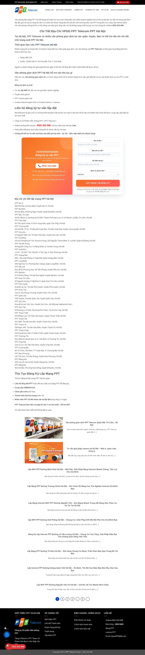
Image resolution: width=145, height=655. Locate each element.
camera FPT (111, 632)
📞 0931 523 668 (47, 166)
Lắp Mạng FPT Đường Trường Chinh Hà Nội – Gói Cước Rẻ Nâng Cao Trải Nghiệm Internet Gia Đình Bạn (72, 487)
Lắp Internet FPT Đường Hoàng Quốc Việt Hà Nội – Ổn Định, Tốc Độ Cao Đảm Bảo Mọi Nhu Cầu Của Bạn (72, 569)
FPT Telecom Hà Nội (46, 44)
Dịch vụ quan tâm (98, 171)
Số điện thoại (98, 160)
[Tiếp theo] (88, 599)
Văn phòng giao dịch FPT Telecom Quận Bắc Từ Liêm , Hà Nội (92, 423)
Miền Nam (69, 2)
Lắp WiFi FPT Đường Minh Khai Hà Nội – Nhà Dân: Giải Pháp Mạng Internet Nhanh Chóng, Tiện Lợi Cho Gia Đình (72, 470)
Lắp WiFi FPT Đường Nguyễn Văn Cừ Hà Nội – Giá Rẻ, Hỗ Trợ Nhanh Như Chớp (73, 585)
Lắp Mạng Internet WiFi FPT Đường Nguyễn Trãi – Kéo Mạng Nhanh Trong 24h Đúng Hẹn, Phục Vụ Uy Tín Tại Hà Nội (72, 504)
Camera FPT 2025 (92, 10)
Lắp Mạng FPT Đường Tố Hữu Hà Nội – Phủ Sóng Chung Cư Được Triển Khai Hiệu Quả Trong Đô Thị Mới (72, 552)
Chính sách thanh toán (83, 624)
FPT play (105, 10)
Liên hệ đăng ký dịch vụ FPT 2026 (90, 2)
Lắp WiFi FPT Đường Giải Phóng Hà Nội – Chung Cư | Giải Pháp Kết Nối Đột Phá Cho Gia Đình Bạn (72, 520)
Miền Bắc (44, 2)
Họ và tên (98, 141)
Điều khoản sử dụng (82, 620)
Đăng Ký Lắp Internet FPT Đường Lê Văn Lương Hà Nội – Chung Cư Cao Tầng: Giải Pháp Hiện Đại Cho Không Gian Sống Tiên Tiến (72, 535)
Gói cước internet (64, 10)
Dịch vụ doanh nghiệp (120, 10)
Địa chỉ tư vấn (98, 150)
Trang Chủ (49, 10)
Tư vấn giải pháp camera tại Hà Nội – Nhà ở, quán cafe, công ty (91, 450)
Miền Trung (57, 2)
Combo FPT (78, 10)
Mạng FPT (110, 628)
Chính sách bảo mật (82, 629)
